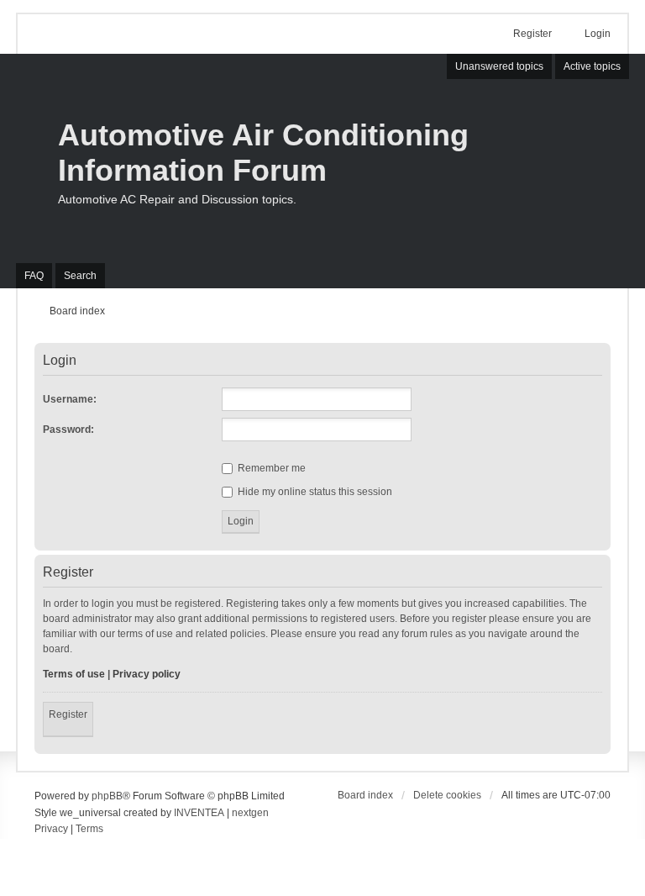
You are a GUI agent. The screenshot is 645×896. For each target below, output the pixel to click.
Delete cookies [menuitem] (447, 795)
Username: (70, 399)
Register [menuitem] (532, 34)
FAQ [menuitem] (34, 276)
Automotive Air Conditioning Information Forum (263, 152)
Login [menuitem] (598, 34)
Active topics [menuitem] (592, 66)
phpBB (107, 796)
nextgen (250, 813)
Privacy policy (147, 674)
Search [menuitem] (80, 276)
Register (68, 714)
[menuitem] (51, 829)
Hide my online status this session (313, 492)
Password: (68, 429)
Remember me (270, 468)
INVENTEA (199, 813)
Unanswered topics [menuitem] (499, 66)
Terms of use (74, 674)
